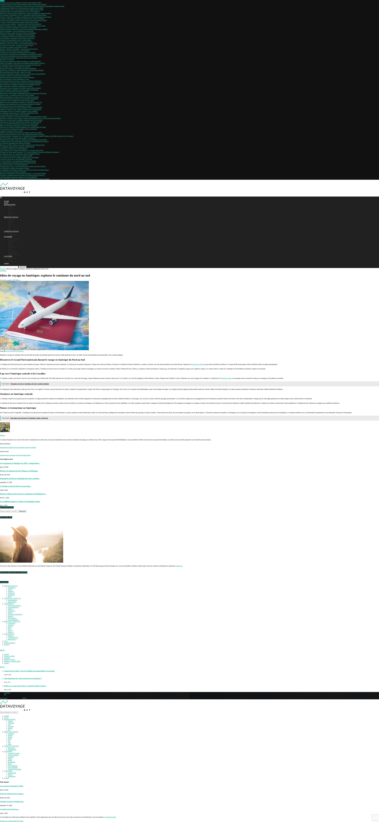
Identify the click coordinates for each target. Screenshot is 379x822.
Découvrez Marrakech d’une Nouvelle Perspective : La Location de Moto (23, 173)
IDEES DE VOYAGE (11, 217)
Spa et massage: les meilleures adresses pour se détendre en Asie (20, 84)
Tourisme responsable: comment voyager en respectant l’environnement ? (23, 74)
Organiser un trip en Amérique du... (12, 801)
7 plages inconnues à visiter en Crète (11, 131)
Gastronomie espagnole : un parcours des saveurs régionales (18, 58)
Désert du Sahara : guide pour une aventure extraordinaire (18, 33)
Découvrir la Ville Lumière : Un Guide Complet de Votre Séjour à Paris (22, 145)
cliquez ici (179, 566)
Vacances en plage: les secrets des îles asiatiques (15, 75)
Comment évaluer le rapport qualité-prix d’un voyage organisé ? (20, 11)
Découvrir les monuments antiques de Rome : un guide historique (20, 61)
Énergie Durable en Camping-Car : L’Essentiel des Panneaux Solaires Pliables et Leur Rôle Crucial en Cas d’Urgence (36, 136)
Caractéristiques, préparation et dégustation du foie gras (17, 38)
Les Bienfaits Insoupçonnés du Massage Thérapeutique (17, 147)
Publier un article (9, 656)
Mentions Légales (9, 659)
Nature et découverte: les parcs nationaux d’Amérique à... (23, 494)
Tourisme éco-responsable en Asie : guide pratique (15, 40)
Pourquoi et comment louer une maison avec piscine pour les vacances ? (22, 175)
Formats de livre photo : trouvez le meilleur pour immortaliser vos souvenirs (23, 139)
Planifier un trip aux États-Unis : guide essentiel (15, 51)
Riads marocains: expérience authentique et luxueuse (16, 86)
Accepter (107, 817)
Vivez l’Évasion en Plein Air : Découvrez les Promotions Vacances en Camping (25, 179)
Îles (9, 215)
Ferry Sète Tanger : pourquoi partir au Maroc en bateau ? (17, 138)
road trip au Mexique (198, 364)
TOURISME (8, 237)
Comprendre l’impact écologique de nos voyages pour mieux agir (20, 65)
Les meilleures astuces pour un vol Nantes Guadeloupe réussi (19, 113)
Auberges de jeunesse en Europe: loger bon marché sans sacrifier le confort (23, 116)
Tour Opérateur (12, 253)
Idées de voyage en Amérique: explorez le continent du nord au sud (21, 102)
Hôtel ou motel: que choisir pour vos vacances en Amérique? (19, 125)
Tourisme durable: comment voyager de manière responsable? (19, 90)
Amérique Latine (226, 378)
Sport (9, 229)
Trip (9, 228)
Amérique (11, 208)
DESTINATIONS (9, 205)
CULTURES (8, 256)
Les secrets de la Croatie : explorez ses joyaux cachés (16, 45)
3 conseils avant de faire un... (9, 809)
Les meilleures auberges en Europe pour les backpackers (17, 36)
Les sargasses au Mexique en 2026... (12, 786)
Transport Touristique (14, 254)
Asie (9, 210)
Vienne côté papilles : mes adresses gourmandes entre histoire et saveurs (22, 63)
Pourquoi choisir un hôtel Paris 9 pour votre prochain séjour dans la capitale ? (24, 29)
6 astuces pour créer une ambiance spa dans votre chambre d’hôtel (20, 2)
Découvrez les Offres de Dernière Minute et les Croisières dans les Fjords (23, 127)
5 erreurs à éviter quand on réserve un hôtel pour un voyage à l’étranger (22, 18)
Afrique (10, 206)
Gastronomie (12, 258)
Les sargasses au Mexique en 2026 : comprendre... (20, 463)
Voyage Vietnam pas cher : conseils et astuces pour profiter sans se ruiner (22, 26)
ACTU (6, 203)
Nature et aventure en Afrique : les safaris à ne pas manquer (18, 27)
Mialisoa (6, 280)
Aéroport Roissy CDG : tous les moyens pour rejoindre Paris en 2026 (21, 10)
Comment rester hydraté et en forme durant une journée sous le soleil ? (22, 8)
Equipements (12, 235)
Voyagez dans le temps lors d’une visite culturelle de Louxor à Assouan (22, 134)
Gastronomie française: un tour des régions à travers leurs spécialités (21, 107)
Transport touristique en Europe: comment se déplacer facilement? (20, 81)
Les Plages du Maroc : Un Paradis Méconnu (14, 164)
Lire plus (113, 817)
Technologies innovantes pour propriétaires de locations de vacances (21, 54)
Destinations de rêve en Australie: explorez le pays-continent (19, 111)
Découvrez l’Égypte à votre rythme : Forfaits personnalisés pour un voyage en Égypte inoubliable (30, 118)
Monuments (11, 261)
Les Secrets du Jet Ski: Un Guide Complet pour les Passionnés (19, 157)
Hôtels (10, 244)
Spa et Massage (13, 251)
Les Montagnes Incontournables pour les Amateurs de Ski (18, 163)
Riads (9, 249)
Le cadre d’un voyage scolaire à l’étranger (13, 172)
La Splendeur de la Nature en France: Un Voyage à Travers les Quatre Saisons (24, 170)
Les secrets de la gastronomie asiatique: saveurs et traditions (18, 129)
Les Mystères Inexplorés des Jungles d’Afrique (14, 168)
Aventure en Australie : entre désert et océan (13, 47)
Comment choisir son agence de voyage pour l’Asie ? (16, 42)
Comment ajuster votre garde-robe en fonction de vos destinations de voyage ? (24, 141)
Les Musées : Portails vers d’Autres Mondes (13, 148)
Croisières (11, 219)
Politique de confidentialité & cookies (11, 821)
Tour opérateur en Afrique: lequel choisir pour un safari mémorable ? (21, 83)
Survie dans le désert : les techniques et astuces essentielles (18, 68)
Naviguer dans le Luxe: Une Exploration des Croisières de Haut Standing (23, 166)
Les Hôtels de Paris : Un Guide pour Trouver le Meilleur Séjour (20, 154)
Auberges (11, 242)
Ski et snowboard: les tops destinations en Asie (14, 79)
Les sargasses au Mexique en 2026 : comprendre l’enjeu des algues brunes (23, 15)
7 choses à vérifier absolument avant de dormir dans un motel (19, 22)
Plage (9, 224)
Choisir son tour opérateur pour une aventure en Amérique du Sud (20, 56)
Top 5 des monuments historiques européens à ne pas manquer (19, 123)
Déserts (10, 221)
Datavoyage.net (3, 698)
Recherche (22, 267)
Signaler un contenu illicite (12, 661)
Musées (10, 260)
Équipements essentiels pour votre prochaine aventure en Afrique (20, 104)
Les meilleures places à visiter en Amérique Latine (20, 502)
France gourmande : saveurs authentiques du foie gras (16, 31)
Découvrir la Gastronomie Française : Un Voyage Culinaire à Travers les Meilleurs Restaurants (29, 152)
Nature (10, 222)
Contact (6, 263)
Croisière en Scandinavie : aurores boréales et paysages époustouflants (22, 70)
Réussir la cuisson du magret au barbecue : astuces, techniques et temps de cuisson (25, 13)
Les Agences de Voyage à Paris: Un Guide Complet (16, 155)
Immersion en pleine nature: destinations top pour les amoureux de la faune (23, 93)
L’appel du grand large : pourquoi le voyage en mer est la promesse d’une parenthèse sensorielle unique (32, 6)
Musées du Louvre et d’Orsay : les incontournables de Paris (18, 43)
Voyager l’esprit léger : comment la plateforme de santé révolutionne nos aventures (25, 17)
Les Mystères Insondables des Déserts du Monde (15, 143)
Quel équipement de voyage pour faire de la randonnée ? (23, 678)
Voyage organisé (13, 240)
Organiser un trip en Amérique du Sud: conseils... (20, 478)
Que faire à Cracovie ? (7, 59)
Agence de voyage (14, 238)
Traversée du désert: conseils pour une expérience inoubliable (19, 99)
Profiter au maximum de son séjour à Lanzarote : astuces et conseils (21, 132)
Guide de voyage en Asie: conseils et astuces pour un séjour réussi (20, 109)
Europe (10, 213)
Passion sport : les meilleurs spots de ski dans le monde (17, 95)
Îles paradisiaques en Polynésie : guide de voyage (15, 72)
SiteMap (24, 698)
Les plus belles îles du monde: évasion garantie (14, 115)
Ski (9, 226)
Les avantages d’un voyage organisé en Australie (15, 67)
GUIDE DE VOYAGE (11, 231)
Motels (10, 245)
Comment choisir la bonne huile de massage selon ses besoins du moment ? (23, 4)
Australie (11, 212)
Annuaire (7, 658)
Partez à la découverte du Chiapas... (12, 794)
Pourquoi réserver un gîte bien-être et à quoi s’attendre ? (17, 77)
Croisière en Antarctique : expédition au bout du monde (17, 34)
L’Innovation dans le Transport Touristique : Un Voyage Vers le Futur (21, 150)
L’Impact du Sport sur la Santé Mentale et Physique (16, 159)
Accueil (6, 201)
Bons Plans (11, 233)
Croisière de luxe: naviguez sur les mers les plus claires (17, 100)
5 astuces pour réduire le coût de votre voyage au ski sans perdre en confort (23, 20)
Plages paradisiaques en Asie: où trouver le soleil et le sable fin (19, 97)
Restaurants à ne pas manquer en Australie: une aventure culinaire (20, 88)
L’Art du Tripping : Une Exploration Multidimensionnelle (18, 161)
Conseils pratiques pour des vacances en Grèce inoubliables (18, 177)
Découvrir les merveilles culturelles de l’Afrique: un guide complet (20, 122)
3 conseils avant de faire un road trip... (15, 486)
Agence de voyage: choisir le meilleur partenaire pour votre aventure (21, 120)
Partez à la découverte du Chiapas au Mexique (14, 91)
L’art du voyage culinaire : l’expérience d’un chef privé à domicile (20, 24)
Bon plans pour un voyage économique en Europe (15, 106)
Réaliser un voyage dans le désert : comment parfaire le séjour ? (25, 686)
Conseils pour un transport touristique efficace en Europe (17, 52)
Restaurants (11, 247)
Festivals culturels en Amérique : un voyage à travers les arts (18, 49)
